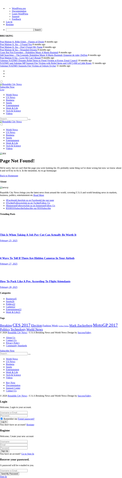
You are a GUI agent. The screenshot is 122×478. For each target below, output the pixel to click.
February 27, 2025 (8, 264)
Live (2, 89)
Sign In (3, 476)
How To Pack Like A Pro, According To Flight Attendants (35, 281)
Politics (10, 304)
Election (36, 325)
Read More (38, 195)
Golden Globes (63, 326)
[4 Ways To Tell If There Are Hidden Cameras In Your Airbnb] (61, 248)
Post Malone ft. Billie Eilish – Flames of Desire (22, 41)
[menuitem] (64, 29)
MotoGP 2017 (105, 325)
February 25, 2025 (8, 240)
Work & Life (13, 312)
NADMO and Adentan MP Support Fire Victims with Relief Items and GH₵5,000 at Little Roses (46, 63)
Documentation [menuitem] (19, 11)
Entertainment (13, 309)
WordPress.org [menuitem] (19, 8)
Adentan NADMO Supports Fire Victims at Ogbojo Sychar (28, 66)
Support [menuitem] (15, 16)
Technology (18, 329)
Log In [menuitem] (9, 22)
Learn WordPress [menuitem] (20, 14)
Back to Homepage (9, 175)
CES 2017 (21, 325)
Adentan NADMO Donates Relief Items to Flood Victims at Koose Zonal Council (38, 60)
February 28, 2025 (8, 287)
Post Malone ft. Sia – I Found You (16, 44)
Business (11, 298)
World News (34, 329)
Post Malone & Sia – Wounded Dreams (18, 50)
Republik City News (17, 332)
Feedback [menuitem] (16, 19)
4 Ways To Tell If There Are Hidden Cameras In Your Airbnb (37, 258)
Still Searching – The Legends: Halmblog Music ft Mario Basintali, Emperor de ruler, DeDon (43, 55)
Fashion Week (50, 325)
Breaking (6, 325)
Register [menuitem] (10, 24)
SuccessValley (84, 332)
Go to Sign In (27, 454)
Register (30, 424)
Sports (10, 301)
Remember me (10, 419)
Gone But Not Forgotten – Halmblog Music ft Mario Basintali (29, 52)
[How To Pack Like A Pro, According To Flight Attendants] (61, 271)
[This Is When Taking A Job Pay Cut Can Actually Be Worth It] (61, 224)
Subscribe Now (7, 87)
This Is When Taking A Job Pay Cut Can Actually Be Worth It (38, 234)
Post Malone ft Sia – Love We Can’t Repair (20, 58)
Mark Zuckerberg (80, 325)
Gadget (10, 307)
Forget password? (26, 419)
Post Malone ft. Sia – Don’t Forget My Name (21, 47)
